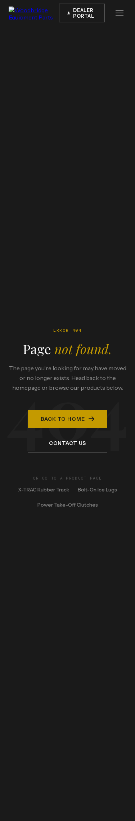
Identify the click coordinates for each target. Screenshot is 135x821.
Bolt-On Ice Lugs (97, 489)
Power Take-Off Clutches (67, 505)
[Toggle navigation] (119, 12)
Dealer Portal (83, 13)
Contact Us (67, 443)
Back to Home (63, 419)
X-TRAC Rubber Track (43, 489)
